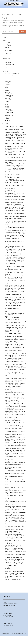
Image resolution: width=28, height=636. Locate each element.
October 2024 (8, 114)
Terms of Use (20, 634)
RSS (6, 67)
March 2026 (7, 89)
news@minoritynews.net (9, 605)
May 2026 (7, 86)
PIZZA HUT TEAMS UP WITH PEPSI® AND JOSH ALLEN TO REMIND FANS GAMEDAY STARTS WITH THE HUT (15, 355)
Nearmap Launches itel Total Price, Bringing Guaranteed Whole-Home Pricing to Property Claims (15, 322)
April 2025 (7, 106)
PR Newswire (8, 65)
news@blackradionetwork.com (10, 603)
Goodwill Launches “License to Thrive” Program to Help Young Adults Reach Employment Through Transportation (14, 427)
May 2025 (7, 104)
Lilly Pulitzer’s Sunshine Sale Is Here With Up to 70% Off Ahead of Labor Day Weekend (14, 315)
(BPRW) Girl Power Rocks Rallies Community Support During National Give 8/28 (15, 374)
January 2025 (8, 109)
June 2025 (7, 103)
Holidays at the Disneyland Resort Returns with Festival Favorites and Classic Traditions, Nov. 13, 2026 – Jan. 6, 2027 (15, 251)
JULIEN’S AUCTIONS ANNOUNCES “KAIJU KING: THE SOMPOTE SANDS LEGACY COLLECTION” (15, 170)
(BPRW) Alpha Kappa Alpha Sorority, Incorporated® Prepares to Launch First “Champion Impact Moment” (14, 291)
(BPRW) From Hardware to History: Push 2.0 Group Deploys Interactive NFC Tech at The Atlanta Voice (15, 458)
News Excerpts (8, 53)
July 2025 (7, 101)
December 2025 (9, 93)
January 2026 (8, 92)
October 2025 (8, 96)
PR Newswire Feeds (9, 55)
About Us (7, 47)
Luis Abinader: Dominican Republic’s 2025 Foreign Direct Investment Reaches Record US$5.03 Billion (15, 542)
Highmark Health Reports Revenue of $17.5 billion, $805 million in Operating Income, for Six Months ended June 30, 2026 (15, 380)
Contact (7, 48)
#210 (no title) (8, 44)
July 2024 (7, 118)
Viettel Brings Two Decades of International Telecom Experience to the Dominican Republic (15, 492)
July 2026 (7, 82)
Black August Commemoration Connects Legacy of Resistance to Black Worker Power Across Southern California (15, 385)
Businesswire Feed (9, 64)
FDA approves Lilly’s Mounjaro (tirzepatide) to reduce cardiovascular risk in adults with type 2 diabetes (15, 148)
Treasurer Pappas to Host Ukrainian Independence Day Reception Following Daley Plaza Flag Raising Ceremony (14, 515)
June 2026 (7, 84)
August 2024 (8, 117)
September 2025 (9, 98)
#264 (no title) (8, 42)
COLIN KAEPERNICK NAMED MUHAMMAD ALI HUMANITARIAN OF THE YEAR (15, 310)
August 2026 (8, 81)
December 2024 (9, 110)
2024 (6, 61)
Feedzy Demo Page (10, 50)
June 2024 (7, 120)
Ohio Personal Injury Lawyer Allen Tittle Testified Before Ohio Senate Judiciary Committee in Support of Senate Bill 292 (14, 534)
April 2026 (7, 87)
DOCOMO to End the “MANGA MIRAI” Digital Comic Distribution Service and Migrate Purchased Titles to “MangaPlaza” (15, 571)
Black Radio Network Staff (11, 73)
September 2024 (9, 115)
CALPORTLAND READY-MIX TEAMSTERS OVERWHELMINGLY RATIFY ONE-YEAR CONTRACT (15, 487)
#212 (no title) (8, 45)
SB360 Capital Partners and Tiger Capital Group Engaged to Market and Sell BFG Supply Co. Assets (14, 333)
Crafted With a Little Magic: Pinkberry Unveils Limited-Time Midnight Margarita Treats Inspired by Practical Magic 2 (14, 403)
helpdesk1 (7, 75)
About (11, 634)
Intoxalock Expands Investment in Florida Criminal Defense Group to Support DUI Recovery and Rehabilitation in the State (15, 392)
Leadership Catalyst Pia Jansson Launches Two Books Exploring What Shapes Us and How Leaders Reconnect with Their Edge (15, 360)
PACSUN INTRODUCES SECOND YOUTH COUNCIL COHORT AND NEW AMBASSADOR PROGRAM (15, 182)
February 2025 (8, 107)
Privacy (15, 634)
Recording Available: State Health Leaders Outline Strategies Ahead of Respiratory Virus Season (15, 576)
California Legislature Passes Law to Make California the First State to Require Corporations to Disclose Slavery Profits (15, 198)
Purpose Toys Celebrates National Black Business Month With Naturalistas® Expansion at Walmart (14, 262)
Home (6, 51)
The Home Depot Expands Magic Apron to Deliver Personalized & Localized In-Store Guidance (15, 223)
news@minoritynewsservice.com (11, 606)
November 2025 (9, 95)
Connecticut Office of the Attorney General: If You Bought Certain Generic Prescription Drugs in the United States (15, 416)
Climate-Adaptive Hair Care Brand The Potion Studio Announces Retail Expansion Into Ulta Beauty (15, 431)
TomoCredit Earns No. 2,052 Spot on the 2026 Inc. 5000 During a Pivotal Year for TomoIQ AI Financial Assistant (14, 266)
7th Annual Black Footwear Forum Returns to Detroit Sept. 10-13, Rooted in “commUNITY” (15, 174)
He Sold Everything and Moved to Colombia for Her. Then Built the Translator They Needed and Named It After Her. (15, 344)
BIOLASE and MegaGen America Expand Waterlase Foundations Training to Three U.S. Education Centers (14, 564)
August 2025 (8, 100)
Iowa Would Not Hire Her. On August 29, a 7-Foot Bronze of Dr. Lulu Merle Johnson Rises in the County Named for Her (15, 165)
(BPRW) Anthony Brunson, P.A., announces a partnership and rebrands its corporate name (15, 227)
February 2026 (8, 90)
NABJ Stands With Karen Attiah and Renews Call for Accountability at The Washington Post (15, 369)
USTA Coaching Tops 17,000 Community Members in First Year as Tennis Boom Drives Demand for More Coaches (14, 203)
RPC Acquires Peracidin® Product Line (14, 377)
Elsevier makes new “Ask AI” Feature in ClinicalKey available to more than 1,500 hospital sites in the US (14, 193)
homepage (4, 23)
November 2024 (9, 112)
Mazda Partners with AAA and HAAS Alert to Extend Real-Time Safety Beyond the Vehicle (15, 218)
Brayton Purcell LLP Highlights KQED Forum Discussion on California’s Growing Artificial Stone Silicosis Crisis (15, 411)
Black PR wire (8, 62)
